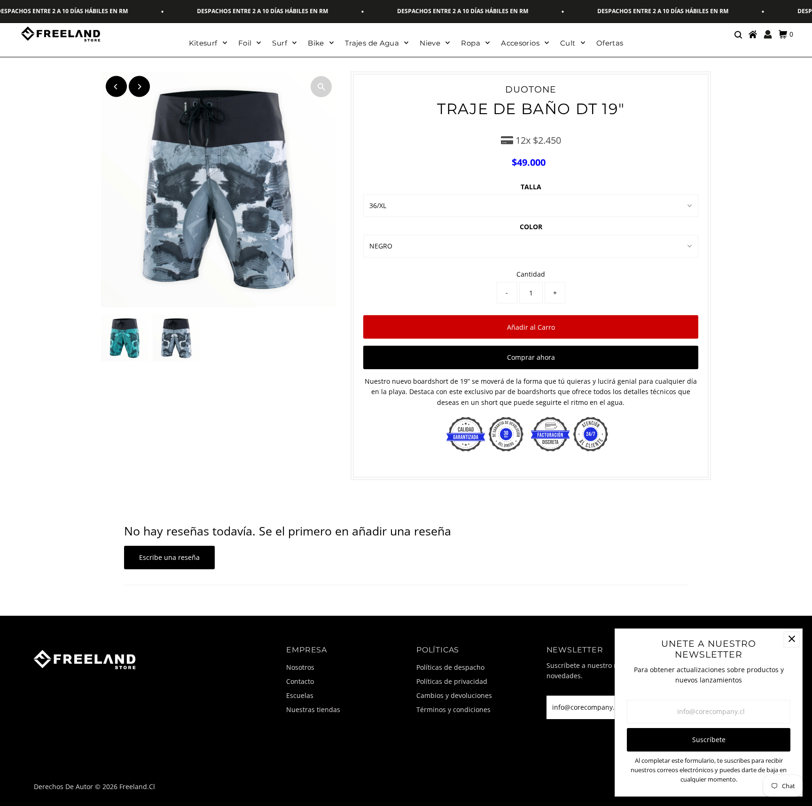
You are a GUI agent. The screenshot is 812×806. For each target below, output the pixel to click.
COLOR (531, 226)
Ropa (470, 42)
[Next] (139, 86)
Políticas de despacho (450, 667)
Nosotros (300, 667)
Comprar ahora (531, 357)
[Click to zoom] (321, 86)
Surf (279, 42)
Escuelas (299, 695)
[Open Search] (738, 34)
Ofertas (610, 42)
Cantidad (530, 274)
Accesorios (520, 42)
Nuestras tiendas (313, 709)
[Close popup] (791, 639)
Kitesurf (203, 42)
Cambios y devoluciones (454, 695)
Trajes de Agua (372, 42)
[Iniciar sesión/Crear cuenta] (768, 34)
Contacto (300, 681)
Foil (245, 42)
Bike (316, 42)
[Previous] (116, 86)
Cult (568, 42)
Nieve (430, 42)
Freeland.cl (137, 786)
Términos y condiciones (453, 709)
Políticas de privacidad (451, 681)
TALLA (531, 186)
